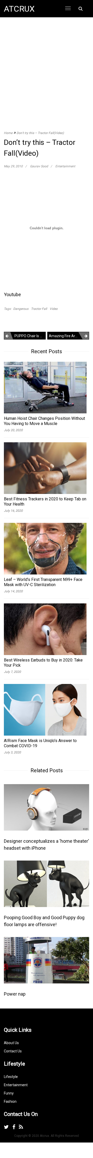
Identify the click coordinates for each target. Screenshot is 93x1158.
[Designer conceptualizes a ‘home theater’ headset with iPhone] (46, 807)
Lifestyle (11, 1077)
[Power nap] (46, 960)
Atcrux (19, 9)
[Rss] (21, 1127)
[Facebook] (13, 1127)
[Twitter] (6, 1127)
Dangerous (20, 309)
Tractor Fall (39, 309)
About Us (11, 1043)
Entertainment (65, 166)
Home (8, 133)
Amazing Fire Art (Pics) (68, 336)
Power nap (15, 994)
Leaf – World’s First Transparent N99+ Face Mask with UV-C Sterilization (43, 582)
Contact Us (13, 1051)
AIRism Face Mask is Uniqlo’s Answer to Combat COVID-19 (40, 743)
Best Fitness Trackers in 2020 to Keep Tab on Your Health (45, 502)
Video (54, 309)
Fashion (10, 1101)
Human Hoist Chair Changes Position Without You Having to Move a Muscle (44, 421)
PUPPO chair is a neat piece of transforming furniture (30, 336)
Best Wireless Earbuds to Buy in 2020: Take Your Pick (43, 663)
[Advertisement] (46, 68)
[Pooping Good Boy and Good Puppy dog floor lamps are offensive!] (46, 883)
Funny (9, 1093)
